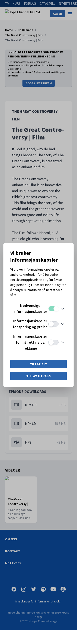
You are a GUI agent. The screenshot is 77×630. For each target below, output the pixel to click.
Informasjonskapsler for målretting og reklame (30, 342)
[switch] (53, 308)
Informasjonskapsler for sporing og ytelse (30, 323)
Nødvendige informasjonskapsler (30, 308)
